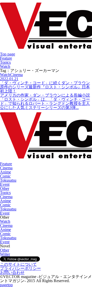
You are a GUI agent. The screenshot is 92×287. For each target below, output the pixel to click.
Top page (7, 54)
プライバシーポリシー (20, 268)
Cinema (6, 168)
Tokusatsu (8, 180)
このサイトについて (18, 264)
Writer (5, 254)
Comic (5, 176)
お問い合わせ (12, 272)
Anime (5, 172)
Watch (5, 66)
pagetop (6, 285)
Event (4, 184)
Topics (5, 62)
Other (4, 188)
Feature (6, 58)
